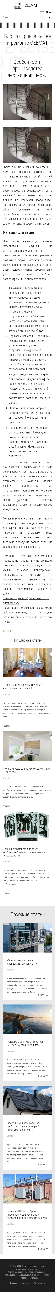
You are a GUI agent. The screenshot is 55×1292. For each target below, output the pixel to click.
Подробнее (7, 726)
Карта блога (39, 1283)
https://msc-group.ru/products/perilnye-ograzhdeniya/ (26, 601)
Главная (13, 1283)
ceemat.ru (34, 1266)
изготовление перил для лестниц (23, 250)
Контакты (25, 1283)
